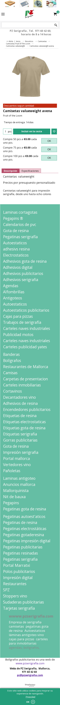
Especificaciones (30, 170)
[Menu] (3, 14)
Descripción (10, 170)
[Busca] (55, 25)
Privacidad (30, 696)
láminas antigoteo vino (26, 635)
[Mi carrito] (55, 14)
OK (49, 140)
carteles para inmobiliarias (28, 641)
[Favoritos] (54, 131)
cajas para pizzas (21, 639)
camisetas (16, 626)
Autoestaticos (34, 630)
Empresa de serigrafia (25, 622)
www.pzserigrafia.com (30, 663)
